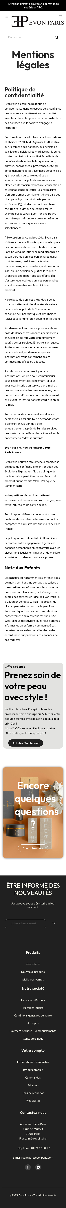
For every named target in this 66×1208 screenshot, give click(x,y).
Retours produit (33, 1070)
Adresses (33, 1085)
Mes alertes (33, 1101)
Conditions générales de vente (33, 1015)
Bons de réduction (33, 1093)
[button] (25, 743)
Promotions (33, 964)
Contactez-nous (33, 1039)
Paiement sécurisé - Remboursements (33, 1031)
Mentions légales (33, 1008)
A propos (33, 1023)
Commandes (33, 1077)
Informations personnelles (33, 1062)
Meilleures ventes (33, 979)
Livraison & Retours (33, 1000)
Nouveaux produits (33, 972)
